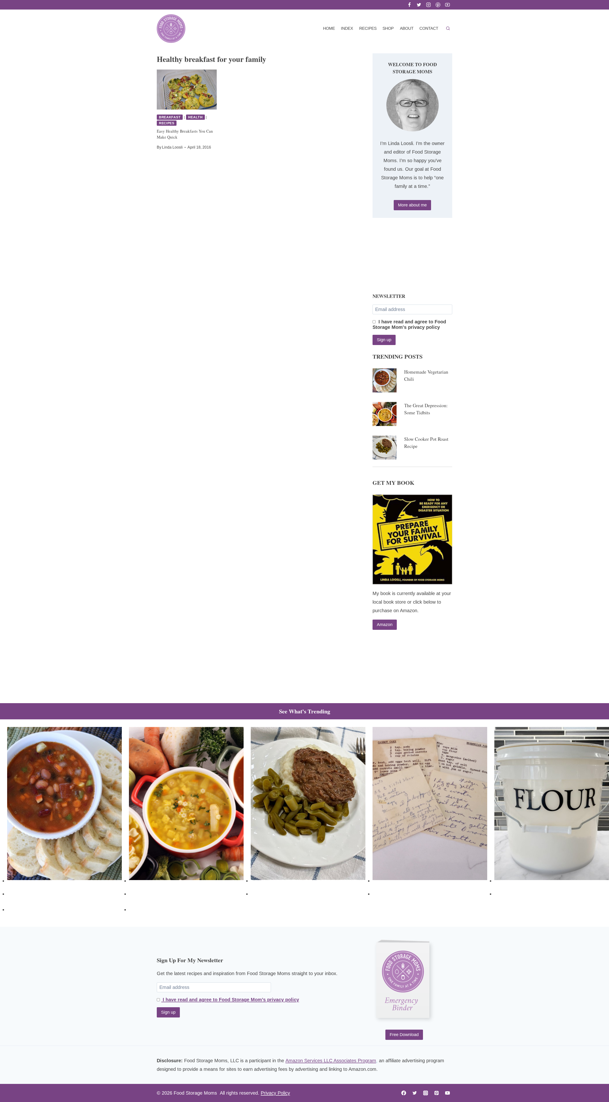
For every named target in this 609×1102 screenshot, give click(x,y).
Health (195, 117)
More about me (412, 205)
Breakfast (170, 117)
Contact (428, 28)
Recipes (368, 28)
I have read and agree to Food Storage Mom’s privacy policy (230, 999)
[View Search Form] (448, 28)
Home (329, 28)
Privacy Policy (275, 1093)
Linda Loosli (172, 147)
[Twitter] (419, 5)
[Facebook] (409, 5)
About (406, 28)
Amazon (385, 624)
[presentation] (187, 90)
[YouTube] (447, 5)
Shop (388, 28)
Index (347, 28)
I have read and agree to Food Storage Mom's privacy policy (409, 324)
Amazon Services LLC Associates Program (330, 1060)
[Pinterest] (438, 5)
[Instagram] (428, 5)
